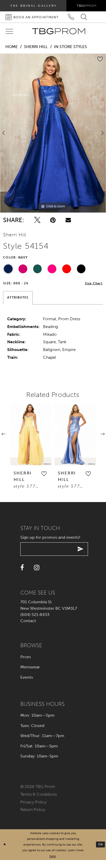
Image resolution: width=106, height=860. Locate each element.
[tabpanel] (53, 133)
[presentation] (47, 434)
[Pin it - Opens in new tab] (53, 220)
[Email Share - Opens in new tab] (68, 220)
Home (11, 46)
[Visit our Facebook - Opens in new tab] (22, 567)
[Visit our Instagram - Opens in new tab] (36, 567)
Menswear (30, 666)
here (52, 856)
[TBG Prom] (58, 31)
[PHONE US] (71, 16)
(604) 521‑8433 (34, 614)
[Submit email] (80, 549)
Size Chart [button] (94, 283)
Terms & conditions (38, 794)
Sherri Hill (36, 46)
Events (26, 677)
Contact (28, 620)
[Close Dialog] (4, 844)
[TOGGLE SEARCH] (84, 16)
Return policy (32, 809)
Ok (100, 844)
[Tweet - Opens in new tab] (37, 220)
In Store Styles (70, 46)
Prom (25, 656)
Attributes (18, 297)
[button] (16, 474)
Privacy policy (33, 802)
